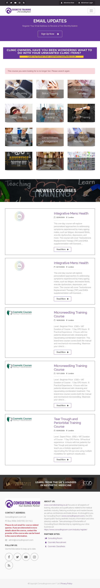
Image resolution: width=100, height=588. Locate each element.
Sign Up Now (47, 33)
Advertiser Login (87, 3)
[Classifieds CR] (50, 53)
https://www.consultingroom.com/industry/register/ (65, 530)
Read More (61, 249)
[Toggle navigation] (91, 10)
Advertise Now (68, 3)
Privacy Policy (66, 584)
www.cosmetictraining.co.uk (56, 505)
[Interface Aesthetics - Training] (50, 483)
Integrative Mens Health (71, 213)
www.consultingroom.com (73, 516)
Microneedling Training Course (70, 314)
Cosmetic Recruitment (56, 542)
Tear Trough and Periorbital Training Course (67, 422)
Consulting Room (54, 538)
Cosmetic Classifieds (56, 546)
